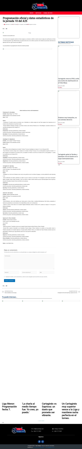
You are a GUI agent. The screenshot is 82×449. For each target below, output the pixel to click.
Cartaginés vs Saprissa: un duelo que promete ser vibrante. (49, 409)
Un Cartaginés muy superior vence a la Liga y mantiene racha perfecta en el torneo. (70, 411)
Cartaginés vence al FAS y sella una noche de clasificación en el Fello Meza (68, 81)
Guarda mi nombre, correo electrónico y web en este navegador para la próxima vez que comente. (26, 276)
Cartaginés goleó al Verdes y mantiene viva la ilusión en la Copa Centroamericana (68, 157)
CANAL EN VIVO (48, 13)
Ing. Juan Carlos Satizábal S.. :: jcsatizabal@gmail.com (44, 447)
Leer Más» (60, 87)
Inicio (31, 13)
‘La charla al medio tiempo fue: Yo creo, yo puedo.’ (30, 408)
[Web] (46, 272)
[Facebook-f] (39, 441)
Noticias (38, 13)
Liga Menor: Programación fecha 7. (9, 406)
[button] (3, 29)
